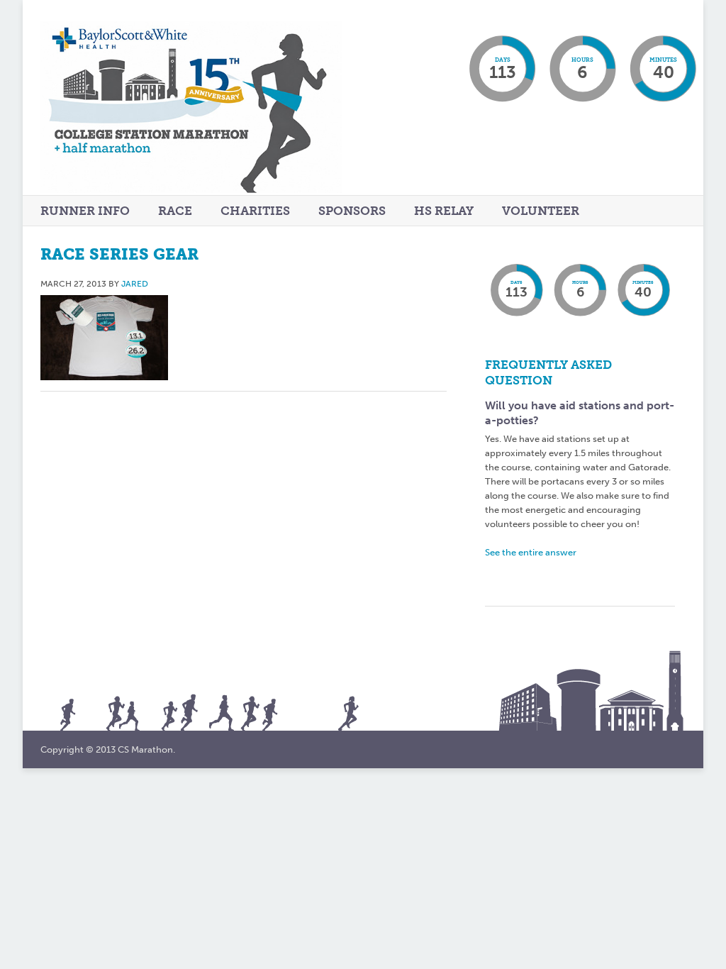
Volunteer (540, 211)
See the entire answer (530, 552)
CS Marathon (226, 122)
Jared (134, 284)
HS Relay (444, 211)
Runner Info (85, 212)
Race (175, 212)
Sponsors (352, 211)
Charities (255, 211)
